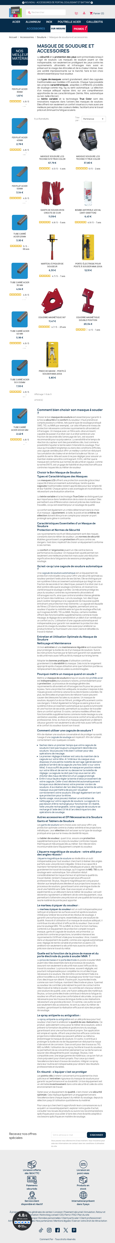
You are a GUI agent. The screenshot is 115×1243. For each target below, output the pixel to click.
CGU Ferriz (65, 1214)
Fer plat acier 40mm (19, 139)
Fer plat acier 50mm (19, 187)
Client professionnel (90, 1218)
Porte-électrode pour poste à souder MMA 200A (88, 265)
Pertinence (93, 119)
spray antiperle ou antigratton (55, 1019)
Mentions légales (62, 1220)
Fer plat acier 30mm (19, 90)
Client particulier (70, 1218)
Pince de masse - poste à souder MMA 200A (52, 372)
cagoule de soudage (61, 737)
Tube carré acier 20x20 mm (19, 428)
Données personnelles (49, 1218)
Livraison (58, 1212)
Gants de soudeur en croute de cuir (52, 211)
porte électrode (69, 960)
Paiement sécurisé (73, 1212)
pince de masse (48, 960)
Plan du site (83, 1214)
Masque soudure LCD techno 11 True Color (88, 157)
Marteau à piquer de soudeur (52, 265)
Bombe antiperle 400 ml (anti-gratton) (88, 211)
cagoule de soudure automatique (58, 573)
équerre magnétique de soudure (54, 858)
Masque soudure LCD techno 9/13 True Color (52, 157)
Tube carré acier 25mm (19, 235)
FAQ (74, 1214)
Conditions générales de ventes (36, 1212)
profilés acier (96, 678)
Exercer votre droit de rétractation (89, 1220)
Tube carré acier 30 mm (19, 284)
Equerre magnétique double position (88, 318)
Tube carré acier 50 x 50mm (19, 381)
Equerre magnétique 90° (52, 317)
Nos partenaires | (45, 1220)
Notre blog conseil (49, 1214)
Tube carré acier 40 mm (19, 332)
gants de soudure (50, 824)
